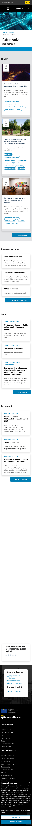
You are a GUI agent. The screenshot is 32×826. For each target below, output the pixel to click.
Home (5, 32)
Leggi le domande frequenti (14, 677)
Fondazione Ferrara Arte (13, 256)
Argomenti (12, 32)
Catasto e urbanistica (7, 770)
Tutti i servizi (22, 392)
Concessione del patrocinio (14, 348)
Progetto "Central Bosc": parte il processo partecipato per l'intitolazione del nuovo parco (15, 141)
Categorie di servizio (8, 750)
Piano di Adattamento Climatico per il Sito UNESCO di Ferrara (16, 460)
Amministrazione (7, 724)
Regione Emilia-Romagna (7, 2)
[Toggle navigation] (3, 8)
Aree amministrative (7, 732)
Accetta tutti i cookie (16, 822)
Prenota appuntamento (16, 683)
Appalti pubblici (5, 767)
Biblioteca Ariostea (11, 288)
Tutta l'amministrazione (18, 300)
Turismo (3, 772)
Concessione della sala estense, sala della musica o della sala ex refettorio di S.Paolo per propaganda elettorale (15, 371)
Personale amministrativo (8, 744)
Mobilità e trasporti (6, 775)
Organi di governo (6, 730)
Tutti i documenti (21, 479)
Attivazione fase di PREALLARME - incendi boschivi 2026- (16, 418)
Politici (3, 741)
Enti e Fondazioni (6, 738)
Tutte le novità (21, 235)
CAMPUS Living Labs (11, 442)
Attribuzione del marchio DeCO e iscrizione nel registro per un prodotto (16, 327)
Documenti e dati (6, 746)
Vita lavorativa (5, 761)
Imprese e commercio (7, 764)
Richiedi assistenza (15, 681)
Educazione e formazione (8, 778)
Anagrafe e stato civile (7, 756)
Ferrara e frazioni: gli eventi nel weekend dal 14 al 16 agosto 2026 (15, 85)
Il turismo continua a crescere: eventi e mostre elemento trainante (14, 200)
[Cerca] (29, 8)
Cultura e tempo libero (7, 758)
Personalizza (16, 817)
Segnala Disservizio (15, 691)
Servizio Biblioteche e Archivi (15, 272)
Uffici (2, 735)
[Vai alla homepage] (9, 8)
